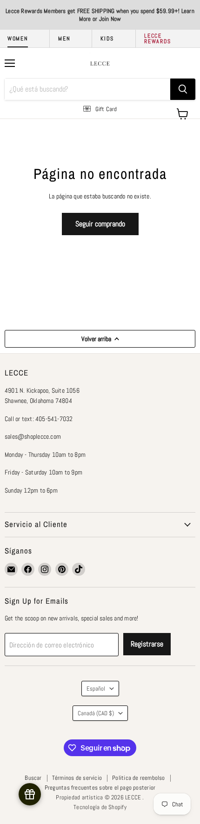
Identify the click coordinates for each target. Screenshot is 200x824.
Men (64, 38)
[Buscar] (182, 89)
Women (17, 38)
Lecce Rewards (157, 38)
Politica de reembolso (138, 778)
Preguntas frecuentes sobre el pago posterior (100, 787)
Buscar (33, 778)
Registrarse (147, 644)
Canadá (96, 713)
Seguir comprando (100, 224)
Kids (107, 38)
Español (96, 688)
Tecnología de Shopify (99, 807)
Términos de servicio (77, 778)
